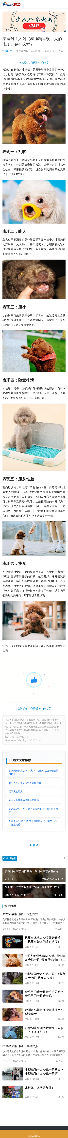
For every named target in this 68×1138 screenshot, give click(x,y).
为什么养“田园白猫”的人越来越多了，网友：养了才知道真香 (34, 822)
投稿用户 (7, 51)
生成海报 (11, 858)
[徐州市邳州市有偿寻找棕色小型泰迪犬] (12, 1014)
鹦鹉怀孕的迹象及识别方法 (20, 914)
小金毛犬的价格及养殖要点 (20, 1046)
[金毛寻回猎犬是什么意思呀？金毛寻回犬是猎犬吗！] (12, 996)
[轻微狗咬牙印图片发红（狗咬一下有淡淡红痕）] (12, 1032)
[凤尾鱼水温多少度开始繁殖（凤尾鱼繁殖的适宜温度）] (12, 941)
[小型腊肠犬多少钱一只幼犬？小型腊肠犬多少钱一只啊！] (12, 1073)
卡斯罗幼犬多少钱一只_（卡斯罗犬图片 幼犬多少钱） (45, 976)
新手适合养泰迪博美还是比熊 (24, 800)
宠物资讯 (49, 51)
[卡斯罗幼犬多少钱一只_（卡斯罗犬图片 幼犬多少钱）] (12, 978)
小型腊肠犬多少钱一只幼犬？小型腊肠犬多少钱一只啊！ (44, 1071)
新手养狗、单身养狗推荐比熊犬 (25, 782)
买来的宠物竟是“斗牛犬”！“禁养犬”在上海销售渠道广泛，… (33, 772)
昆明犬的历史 (16, 791)
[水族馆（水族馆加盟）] (12, 1092)
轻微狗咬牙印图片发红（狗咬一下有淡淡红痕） (44, 1030)
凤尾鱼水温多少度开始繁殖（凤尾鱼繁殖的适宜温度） (43, 939)
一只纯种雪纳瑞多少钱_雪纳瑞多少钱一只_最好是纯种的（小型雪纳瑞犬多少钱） (45, 957)
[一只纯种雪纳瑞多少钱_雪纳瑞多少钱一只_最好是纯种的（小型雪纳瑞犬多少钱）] (12, 960)
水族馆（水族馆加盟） (40, 1088)
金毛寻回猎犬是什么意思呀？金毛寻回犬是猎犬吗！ (44, 993)
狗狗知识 (6, 1060)
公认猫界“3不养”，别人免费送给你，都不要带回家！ (33, 810)
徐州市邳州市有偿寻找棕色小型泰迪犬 (44, 1012)
